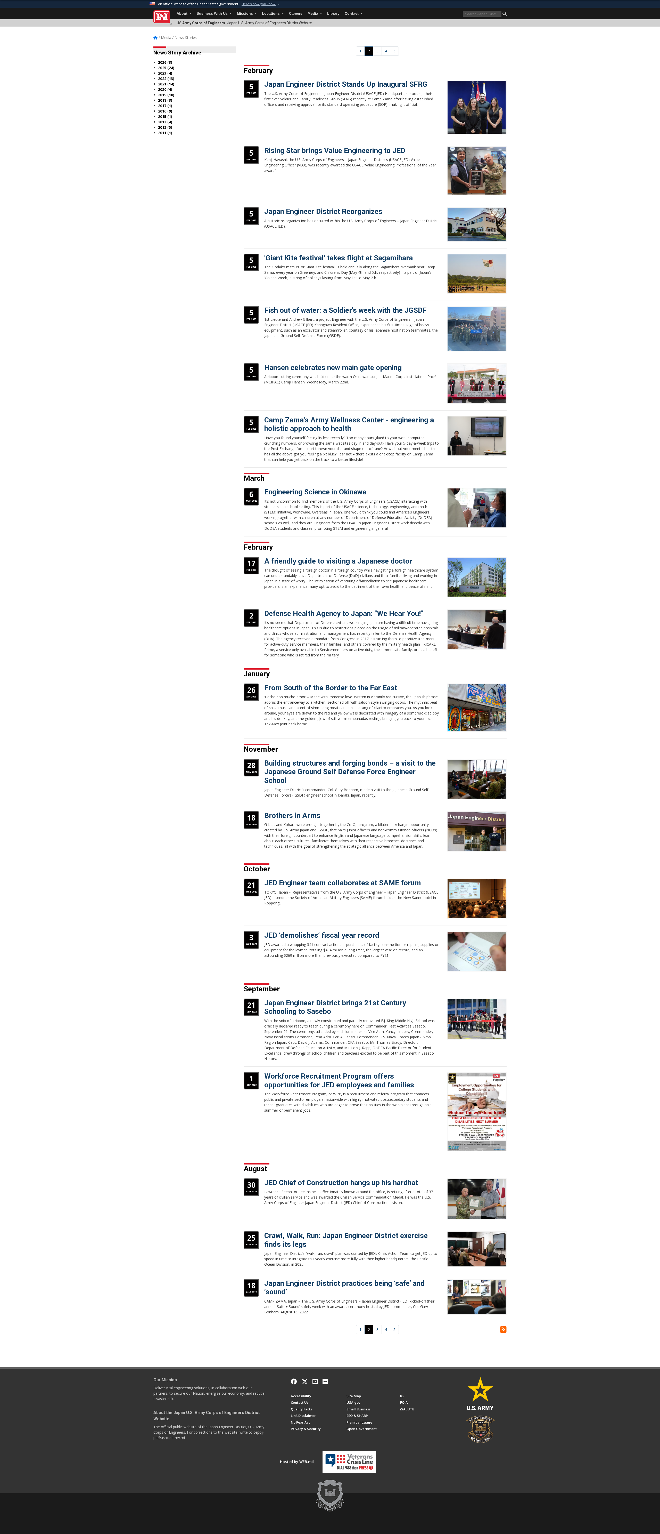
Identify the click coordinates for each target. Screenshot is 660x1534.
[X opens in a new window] (305, 1381)
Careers (295, 13)
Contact (352, 13)
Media (313, 13)
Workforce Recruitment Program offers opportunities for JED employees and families (339, 1080)
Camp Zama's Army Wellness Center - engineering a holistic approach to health (349, 424)
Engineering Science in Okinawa (315, 492)
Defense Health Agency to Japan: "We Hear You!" (343, 613)
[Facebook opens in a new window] (294, 1381)
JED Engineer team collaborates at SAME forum (342, 883)
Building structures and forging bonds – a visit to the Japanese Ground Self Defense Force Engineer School (350, 772)
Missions (245, 13)
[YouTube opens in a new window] (315, 1381)
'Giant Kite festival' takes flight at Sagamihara (338, 258)
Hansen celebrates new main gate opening (333, 367)
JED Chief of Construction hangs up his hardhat (341, 1182)
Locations (271, 13)
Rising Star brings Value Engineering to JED (334, 150)
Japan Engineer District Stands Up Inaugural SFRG (345, 84)
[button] (261, 4)
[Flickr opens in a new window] (325, 1381)
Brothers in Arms (292, 815)
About (182, 13)
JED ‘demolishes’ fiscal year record (321, 935)
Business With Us (212, 13)
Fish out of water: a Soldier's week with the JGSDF (345, 310)
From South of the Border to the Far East (330, 688)
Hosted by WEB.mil (297, 1461)
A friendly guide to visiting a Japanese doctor (338, 561)
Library (333, 13)
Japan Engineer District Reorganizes (323, 211)
